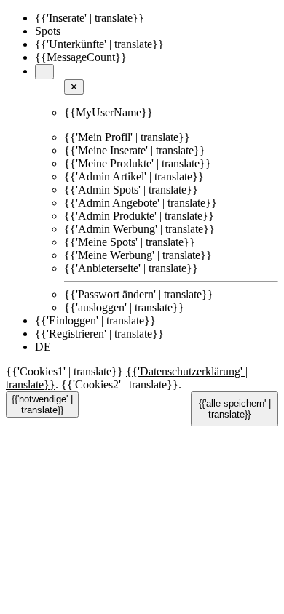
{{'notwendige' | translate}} (42, 404)
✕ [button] (74, 86)
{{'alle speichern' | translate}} (235, 409)
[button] (44, 71)
